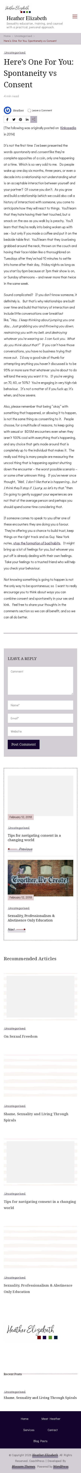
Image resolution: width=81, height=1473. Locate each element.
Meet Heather (51, 1419)
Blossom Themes (23, 1466)
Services (28, 1430)
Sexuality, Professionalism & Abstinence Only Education (38, 1288)
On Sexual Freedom (20, 1036)
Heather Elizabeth (27, 18)
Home (24, 1419)
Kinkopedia (68, 128)
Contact (53, 1430)
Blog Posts (40, 1441)
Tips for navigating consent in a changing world (40, 1204)
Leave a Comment (42, 110)
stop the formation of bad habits (36, 543)
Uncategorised (14, 52)
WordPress (60, 1466)
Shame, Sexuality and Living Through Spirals (36, 1117)
